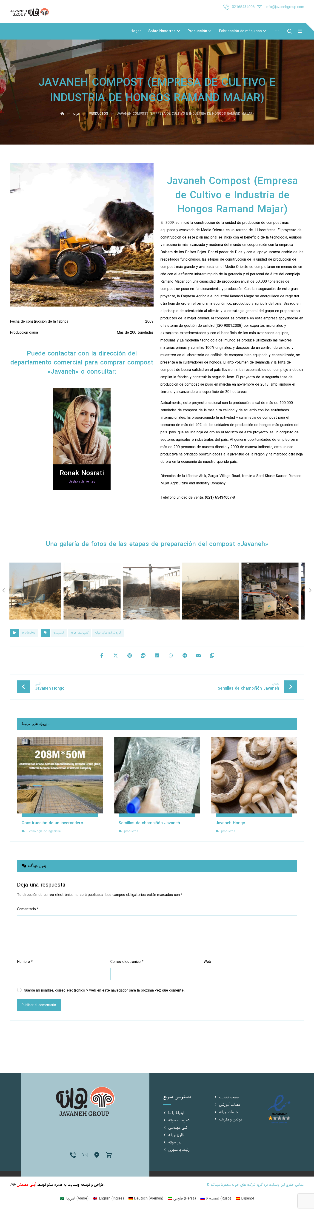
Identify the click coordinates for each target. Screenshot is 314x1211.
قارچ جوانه (176, 1135)
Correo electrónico (126, 962)
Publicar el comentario (39, 1005)
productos (28, 633)
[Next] (147, 234)
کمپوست (58, 633)
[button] (101, 655)
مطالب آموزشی (229, 1105)
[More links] (277, 31)
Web (207, 962)
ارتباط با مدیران (179, 1150)
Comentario (28, 909)
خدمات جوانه (228, 1112)
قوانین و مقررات (230, 1120)
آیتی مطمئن (26, 1185)
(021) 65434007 (218, 498)
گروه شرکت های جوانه (108, 633)
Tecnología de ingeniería (44, 831)
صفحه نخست (229, 1097)
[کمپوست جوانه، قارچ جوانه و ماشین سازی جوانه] (30, 12)
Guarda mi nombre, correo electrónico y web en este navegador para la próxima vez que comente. (104, 990)
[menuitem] (74, 1199)
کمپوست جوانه (79, 633)
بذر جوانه (174, 1143)
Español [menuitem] (247, 1198)
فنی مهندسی (177, 1128)
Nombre (25, 962)
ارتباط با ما (176, 1113)
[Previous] (14, 234)
